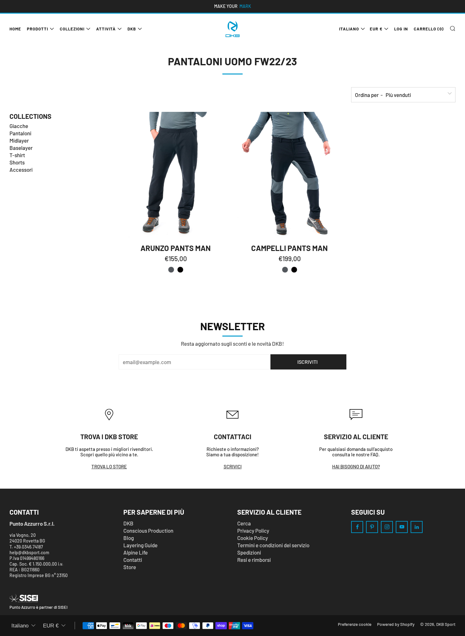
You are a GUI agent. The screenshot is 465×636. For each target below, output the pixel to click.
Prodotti (37, 28)
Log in (401, 28)
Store (129, 567)
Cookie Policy (252, 538)
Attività (106, 28)
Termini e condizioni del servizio (273, 545)
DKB (131, 28)
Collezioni (72, 28)
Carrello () (429, 28)
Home (15, 28)
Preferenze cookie (354, 624)
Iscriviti (307, 362)
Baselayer (21, 148)
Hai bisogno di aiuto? (356, 466)
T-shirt (17, 155)
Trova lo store (109, 466)
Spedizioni (249, 552)
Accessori (21, 169)
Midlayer (19, 140)
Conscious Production (148, 530)
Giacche (18, 126)
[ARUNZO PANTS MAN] (175, 175)
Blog (128, 538)
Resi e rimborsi (254, 559)
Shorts (17, 162)
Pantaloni (20, 133)
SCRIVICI (233, 466)
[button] (171, 270)
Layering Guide (140, 545)
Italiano (349, 28)
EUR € (376, 28)
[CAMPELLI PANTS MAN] (289, 175)
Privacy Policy (253, 530)
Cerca (244, 523)
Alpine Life (135, 552)
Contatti (132, 559)
